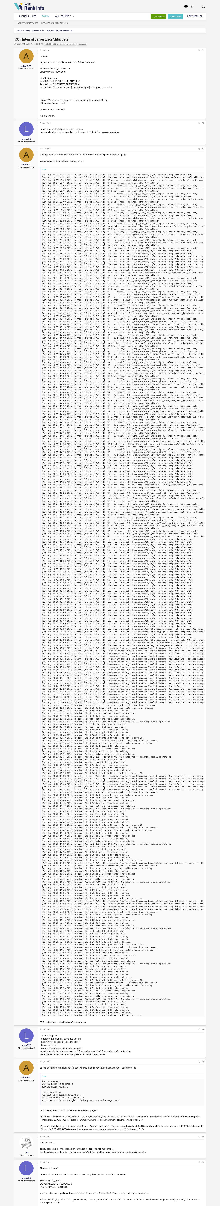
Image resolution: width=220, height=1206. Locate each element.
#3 (203, 149)
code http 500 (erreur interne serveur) (60, 44)
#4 (203, 1030)
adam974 (21, 44)
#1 (203, 50)
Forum (45, 16)
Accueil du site (27, 16)
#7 (203, 1162)
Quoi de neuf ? (63, 16)
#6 (203, 1137)
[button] (73, 16)
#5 (203, 1062)
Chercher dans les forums (54, 23)
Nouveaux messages (28, 23)
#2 (203, 123)
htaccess (82, 44)
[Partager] (199, 50)
